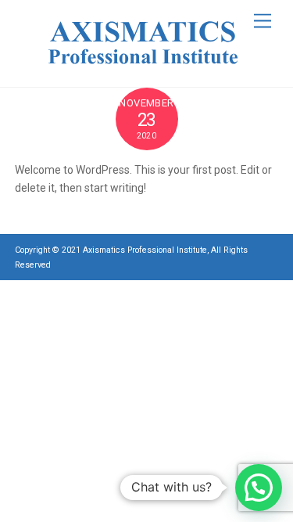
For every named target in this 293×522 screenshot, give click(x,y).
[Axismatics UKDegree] (143, 67)
